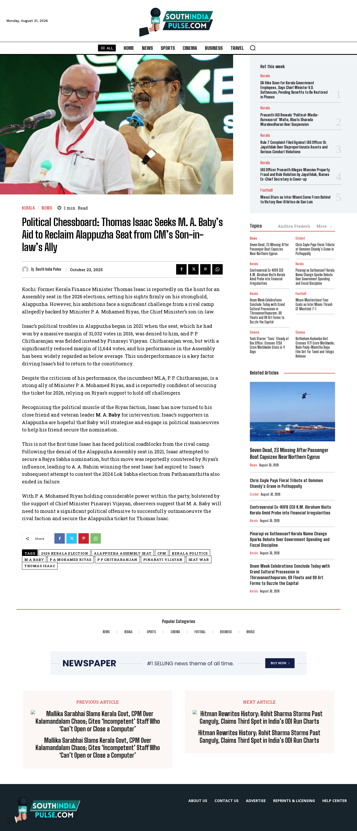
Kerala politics (190, 553)
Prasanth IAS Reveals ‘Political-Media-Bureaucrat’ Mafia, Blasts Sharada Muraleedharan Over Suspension (289, 119)
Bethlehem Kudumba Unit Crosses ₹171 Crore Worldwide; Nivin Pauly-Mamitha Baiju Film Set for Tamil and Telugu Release (315, 347)
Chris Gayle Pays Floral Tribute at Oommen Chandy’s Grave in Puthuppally (315, 249)
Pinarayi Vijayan (163, 559)
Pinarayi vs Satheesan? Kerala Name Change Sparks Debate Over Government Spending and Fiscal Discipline (315, 277)
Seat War (198, 559)
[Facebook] (181, 269)
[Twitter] (193, 269)
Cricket (300, 238)
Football (266, 190)
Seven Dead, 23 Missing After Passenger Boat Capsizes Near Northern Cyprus (269, 249)
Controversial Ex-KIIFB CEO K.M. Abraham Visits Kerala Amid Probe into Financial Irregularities (267, 277)
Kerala (28, 208)
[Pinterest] (205, 269)
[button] (252, 47)
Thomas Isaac (39, 565)
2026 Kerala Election (64, 553)
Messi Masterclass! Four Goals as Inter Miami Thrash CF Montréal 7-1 (314, 304)
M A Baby (34, 559)
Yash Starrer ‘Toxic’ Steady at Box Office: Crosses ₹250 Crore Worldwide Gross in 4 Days (269, 345)
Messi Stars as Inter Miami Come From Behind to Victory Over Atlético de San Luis (295, 199)
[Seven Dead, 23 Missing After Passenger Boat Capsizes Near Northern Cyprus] (292, 411)
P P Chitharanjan (117, 559)
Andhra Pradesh (294, 226)
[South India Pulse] (26, 269)
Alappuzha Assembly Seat (123, 553)
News (47, 208)
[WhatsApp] (217, 269)
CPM (161, 553)
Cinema (254, 332)
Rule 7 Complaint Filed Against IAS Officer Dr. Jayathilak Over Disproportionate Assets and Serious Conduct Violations (293, 147)
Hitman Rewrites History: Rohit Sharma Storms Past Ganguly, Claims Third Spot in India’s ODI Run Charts (259, 736)
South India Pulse (48, 269)
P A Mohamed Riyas (70, 559)
